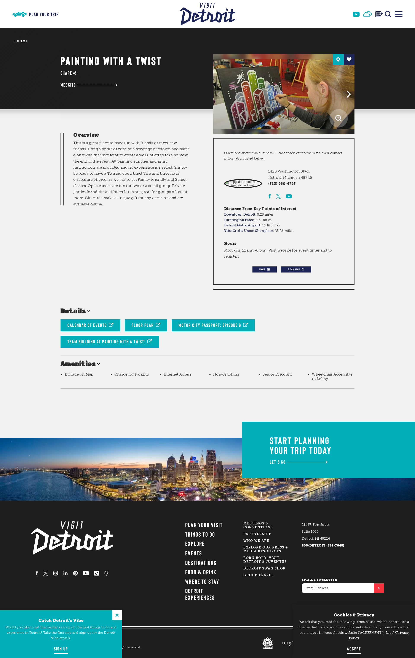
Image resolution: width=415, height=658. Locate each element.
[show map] (338, 59)
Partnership (257, 534)
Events (193, 553)
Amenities (78, 364)
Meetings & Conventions (258, 525)
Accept (354, 648)
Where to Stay (202, 581)
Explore (195, 543)
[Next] (348, 94)
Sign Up (61, 648)
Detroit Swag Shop (264, 568)
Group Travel (258, 575)
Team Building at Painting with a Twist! (106, 341)
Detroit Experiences (200, 594)
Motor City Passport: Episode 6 (210, 325)
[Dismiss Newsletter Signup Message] (117, 615)
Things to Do (200, 534)
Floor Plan (294, 269)
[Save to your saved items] (349, 59)
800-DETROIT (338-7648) (323, 545)
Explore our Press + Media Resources (265, 549)
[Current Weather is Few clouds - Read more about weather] (367, 14)
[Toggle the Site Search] (388, 14)
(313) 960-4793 (282, 183)
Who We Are (256, 541)
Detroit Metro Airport (242, 225)
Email (262, 269)
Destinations (201, 562)
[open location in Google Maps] (243, 183)
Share (66, 72)
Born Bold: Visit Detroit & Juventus (265, 560)
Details (73, 311)
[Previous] (219, 94)
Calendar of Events (87, 325)
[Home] (207, 14)
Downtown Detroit (239, 214)
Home (22, 41)
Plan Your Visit (204, 524)
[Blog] (379, 14)
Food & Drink (201, 572)
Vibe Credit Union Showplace (248, 231)
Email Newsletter (319, 579)
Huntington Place (239, 220)
